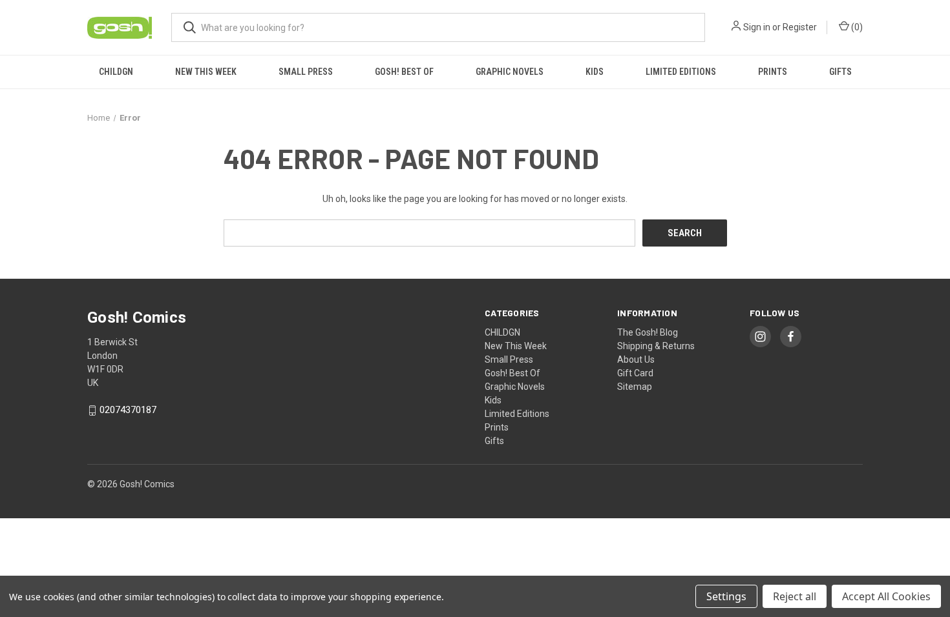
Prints (772, 71)
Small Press (306, 71)
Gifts (840, 71)
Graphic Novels (510, 71)
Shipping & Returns (656, 346)
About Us (636, 359)
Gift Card (635, 373)
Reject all (794, 596)
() (856, 27)
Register (800, 27)
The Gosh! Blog (647, 332)
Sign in (756, 27)
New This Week (206, 71)
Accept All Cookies (886, 596)
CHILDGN (116, 71)
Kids (595, 71)
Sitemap (634, 386)
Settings (726, 596)
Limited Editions (681, 71)
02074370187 (128, 410)
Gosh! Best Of (404, 71)
